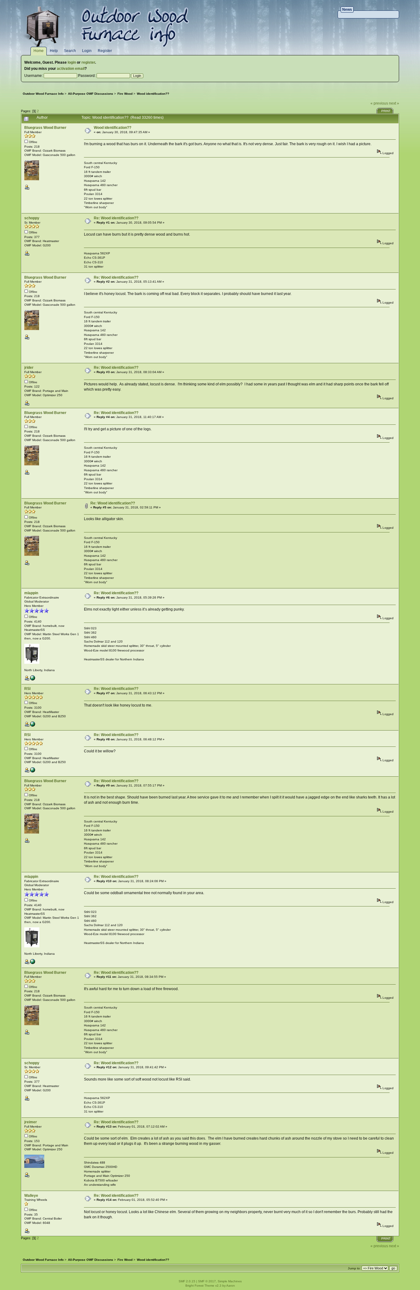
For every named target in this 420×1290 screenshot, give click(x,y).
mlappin (31, 593)
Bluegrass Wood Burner (45, 127)
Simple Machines (230, 1281)
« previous (379, 103)
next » (394, 103)
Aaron (230, 1285)
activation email (71, 68)
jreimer (30, 1122)
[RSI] (32, 725)
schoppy (31, 218)
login (72, 62)
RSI (27, 689)
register (88, 62)
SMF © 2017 (207, 1281)
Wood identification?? (112, 127)
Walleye (31, 1195)
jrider (29, 367)
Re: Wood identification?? (116, 218)
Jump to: (354, 1268)
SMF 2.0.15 (187, 1281)
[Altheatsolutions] (32, 679)
